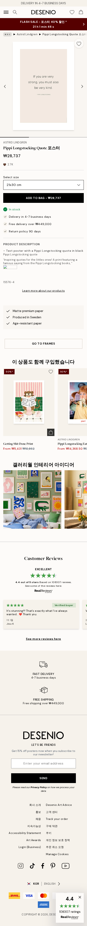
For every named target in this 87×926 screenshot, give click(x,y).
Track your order (57, 819)
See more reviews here (43, 639)
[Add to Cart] (50, 432)
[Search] (15, 12)
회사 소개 (35, 805)
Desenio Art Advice (59, 805)
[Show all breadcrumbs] (7, 34)
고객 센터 (52, 812)
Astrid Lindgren (27, 34)
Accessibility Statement (25, 833)
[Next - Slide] (82, 86)
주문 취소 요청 (55, 847)
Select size (11, 177)
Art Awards (33, 840)
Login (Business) (30, 847)
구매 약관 (52, 826)
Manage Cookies (57, 854)
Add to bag (43, 198)
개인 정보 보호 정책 (58, 840)
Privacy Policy (39, 787)
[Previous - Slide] (5, 86)
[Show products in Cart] (80, 12)
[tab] (14, 135)
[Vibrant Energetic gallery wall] (32, 499)
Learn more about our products (43, 290)
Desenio (55, 914)
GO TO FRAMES (43, 343)
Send (43, 778)
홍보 (38, 812)
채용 (38, 819)
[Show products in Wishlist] (72, 12)
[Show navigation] (6, 12)
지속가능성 (34, 826)
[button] (70, 908)
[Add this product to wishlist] (79, 43)
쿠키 (48, 833)
